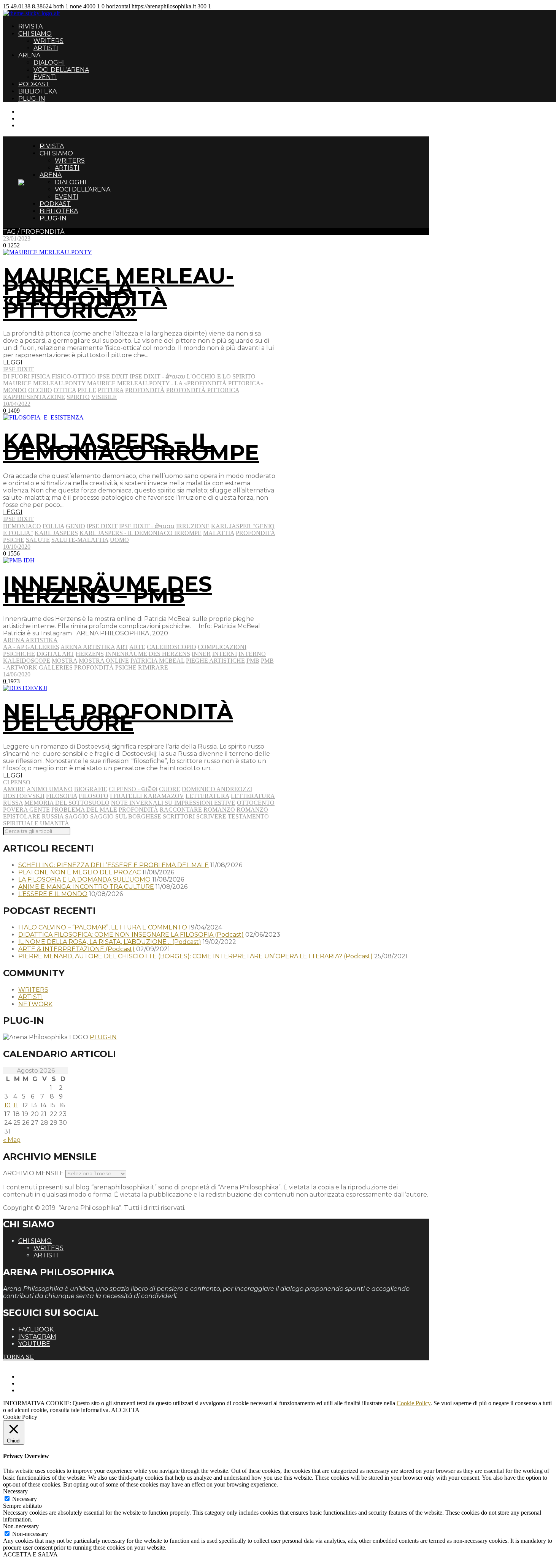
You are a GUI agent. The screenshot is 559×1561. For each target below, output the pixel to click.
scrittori (179, 816)
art (122, 647)
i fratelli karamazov (147, 796)
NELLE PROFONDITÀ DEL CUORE (118, 717)
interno (252, 654)
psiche (13, 540)
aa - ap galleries (31, 647)
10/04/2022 (16, 404)
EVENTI (45, 77)
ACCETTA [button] (125, 1410)
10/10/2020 (16, 546)
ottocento (256, 802)
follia (53, 526)
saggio (77, 816)
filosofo (93, 796)
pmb (252, 660)
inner (201, 654)
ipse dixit (112, 376)
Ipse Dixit (18, 369)
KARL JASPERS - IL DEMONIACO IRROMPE (140, 533)
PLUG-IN (31, 98)
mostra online (104, 660)
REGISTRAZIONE (42, 118)
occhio (40, 390)
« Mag (12, 1139)
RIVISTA (30, 26)
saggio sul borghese (125, 816)
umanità (54, 823)
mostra (64, 660)
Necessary (24, 1499)
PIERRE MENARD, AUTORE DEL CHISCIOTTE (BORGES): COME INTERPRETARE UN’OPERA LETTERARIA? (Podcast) (195, 956)
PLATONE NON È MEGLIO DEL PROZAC (79, 872)
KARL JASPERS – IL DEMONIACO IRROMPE (131, 446)
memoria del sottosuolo (67, 802)
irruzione (193, 526)
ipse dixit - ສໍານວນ (157, 376)
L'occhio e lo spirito (221, 376)
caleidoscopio (171, 647)
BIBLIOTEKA (37, 91)
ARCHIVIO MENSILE (33, 1173)
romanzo (219, 809)
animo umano (50, 789)
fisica (40, 376)
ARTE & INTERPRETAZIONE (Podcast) (76, 949)
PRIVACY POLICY (43, 1383)
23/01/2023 (16, 238)
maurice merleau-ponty (44, 383)
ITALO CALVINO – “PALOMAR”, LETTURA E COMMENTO (102, 927)
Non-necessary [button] (21, 1526)
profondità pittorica (202, 390)
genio (75, 526)
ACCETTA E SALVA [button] (30, 1554)
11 (15, 1105)
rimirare (153, 667)
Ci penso (16, 782)
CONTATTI (33, 111)
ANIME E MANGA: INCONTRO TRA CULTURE (86, 886)
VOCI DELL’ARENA (61, 69)
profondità (145, 390)
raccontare (181, 809)
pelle (87, 390)
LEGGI (12, 362)
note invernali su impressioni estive (173, 802)
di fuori (16, 376)
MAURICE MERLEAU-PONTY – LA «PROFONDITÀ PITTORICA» (118, 293)
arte (137, 647)
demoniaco (22, 526)
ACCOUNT (33, 125)
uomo (119, 540)
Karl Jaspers (56, 533)
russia (53, 816)
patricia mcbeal (157, 660)
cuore (169, 789)
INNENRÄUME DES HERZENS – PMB (107, 589)
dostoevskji (23, 796)
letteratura (207, 796)
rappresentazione (34, 397)
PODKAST (33, 84)
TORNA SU (18, 1357)
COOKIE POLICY (42, 1390)
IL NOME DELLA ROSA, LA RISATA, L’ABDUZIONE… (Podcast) (109, 941)
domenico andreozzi (217, 789)
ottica (65, 390)
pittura (111, 390)
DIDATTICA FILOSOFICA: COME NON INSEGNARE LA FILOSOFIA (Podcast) (131, 934)
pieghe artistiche (215, 660)
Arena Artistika (30, 640)
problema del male (84, 809)
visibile (104, 397)
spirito (78, 397)
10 (7, 1105)
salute (38, 540)
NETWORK (35, 1004)
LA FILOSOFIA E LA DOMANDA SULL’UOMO (84, 879)
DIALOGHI (49, 62)
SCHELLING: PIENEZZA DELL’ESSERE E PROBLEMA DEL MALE (113, 865)
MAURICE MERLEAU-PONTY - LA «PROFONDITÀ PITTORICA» (175, 383)
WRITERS (48, 40)
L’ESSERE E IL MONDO (52, 894)
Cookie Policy (413, 1403)
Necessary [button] (15, 1491)
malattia (218, 533)
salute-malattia (79, 540)
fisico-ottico (74, 376)
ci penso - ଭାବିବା (133, 789)
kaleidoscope (26, 660)
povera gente (26, 809)
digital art (55, 654)
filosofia (61, 796)
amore (14, 789)
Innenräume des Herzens (147, 654)
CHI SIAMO (35, 33)
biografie (90, 789)
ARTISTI (45, 48)
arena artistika (87, 647)
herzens (90, 654)
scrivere (211, 816)
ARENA (29, 55)
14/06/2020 (16, 674)
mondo (15, 390)
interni (224, 654)
